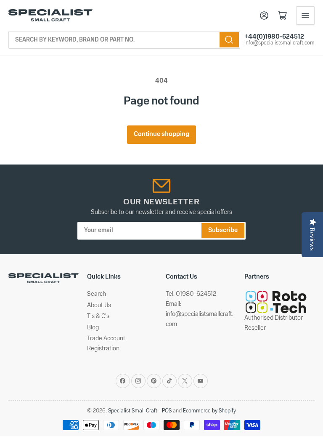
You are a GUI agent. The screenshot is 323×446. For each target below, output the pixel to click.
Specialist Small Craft (132, 411)
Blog (93, 328)
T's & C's (98, 316)
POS (167, 411)
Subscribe (223, 230)
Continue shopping (161, 134)
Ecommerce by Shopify (209, 411)
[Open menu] (305, 15)
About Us (99, 306)
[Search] (229, 40)
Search (96, 294)
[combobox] (124, 40)
